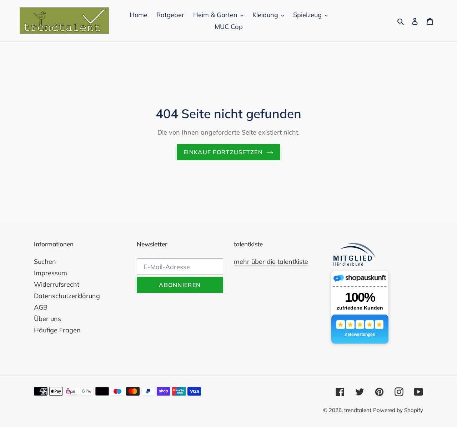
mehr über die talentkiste (271, 261)
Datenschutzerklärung (67, 296)
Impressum (50, 273)
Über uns (47, 319)
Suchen (45, 261)
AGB (40, 307)
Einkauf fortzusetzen (223, 152)
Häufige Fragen (57, 330)
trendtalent (357, 410)
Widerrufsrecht (56, 284)
